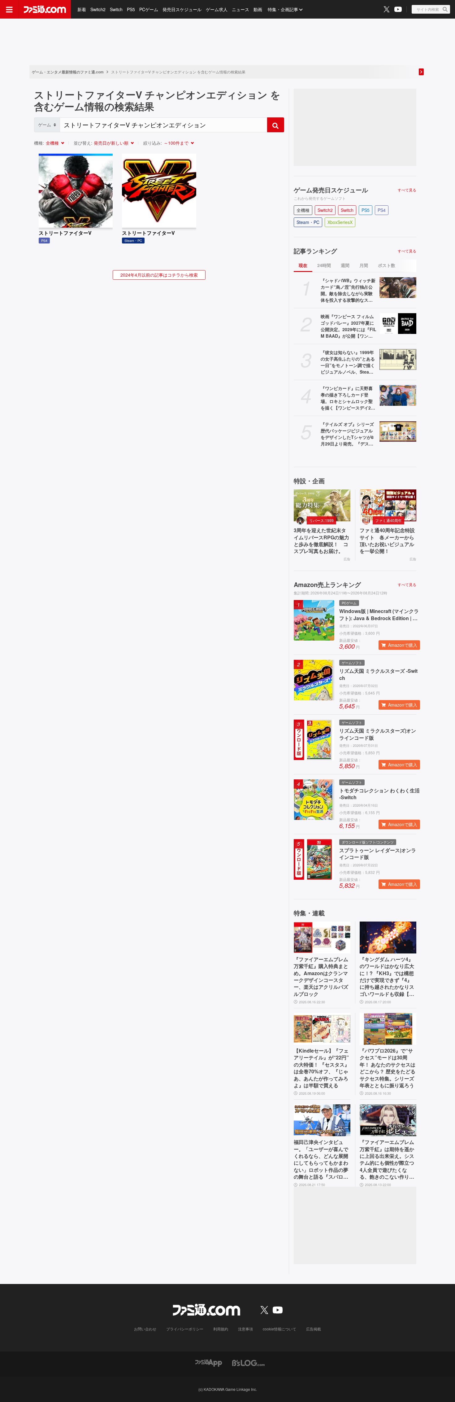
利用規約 (220, 1328)
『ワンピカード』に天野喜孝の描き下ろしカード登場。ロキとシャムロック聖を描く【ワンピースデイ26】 (347, 398)
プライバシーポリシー (184, 1328)
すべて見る (407, 190)
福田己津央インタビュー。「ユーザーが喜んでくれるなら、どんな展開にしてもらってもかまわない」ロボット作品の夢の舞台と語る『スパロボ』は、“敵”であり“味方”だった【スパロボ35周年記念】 (321, 1159)
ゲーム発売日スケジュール (331, 190)
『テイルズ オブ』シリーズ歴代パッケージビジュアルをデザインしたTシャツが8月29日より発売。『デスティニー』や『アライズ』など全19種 (347, 434)
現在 (303, 265)
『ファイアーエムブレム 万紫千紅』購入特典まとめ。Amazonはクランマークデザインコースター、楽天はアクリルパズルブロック (321, 976)
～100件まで (176, 143)
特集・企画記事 (283, 9)
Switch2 (98, 9)
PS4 (382, 210)
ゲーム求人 (217, 9)
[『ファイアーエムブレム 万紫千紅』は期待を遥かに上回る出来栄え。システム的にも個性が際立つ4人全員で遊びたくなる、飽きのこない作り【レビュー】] (388, 1120)
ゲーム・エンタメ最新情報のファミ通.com (68, 72)
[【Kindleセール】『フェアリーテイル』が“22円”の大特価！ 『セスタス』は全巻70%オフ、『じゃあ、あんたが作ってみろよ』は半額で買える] (322, 1029)
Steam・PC (308, 222)
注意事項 (245, 1328)
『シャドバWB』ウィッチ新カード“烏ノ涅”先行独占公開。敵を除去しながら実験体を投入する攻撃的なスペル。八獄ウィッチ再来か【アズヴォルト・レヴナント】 (348, 290)
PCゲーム (148, 9)
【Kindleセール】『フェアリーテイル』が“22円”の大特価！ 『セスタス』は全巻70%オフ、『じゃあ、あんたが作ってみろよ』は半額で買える (321, 1068)
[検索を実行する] (275, 124)
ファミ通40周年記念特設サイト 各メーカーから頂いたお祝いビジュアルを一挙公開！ (387, 540)
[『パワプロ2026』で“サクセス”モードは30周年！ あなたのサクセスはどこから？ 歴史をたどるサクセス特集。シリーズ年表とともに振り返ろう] (388, 1029)
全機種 (52, 143)
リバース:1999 (321, 520)
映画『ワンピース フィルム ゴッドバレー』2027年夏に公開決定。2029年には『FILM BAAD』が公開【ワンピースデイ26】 (348, 326)
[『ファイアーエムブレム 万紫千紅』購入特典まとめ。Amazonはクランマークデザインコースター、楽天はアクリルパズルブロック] (322, 937)
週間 (345, 265)
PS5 (131, 9)
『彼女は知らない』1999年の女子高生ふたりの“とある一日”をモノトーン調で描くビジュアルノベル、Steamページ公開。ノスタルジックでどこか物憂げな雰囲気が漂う (348, 362)
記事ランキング (315, 251)
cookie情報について (279, 1328)
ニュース (240, 9)
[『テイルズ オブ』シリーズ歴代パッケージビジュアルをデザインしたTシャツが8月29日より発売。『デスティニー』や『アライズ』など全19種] (397, 431)
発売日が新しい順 (111, 143)
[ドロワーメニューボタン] (9, 9)
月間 (363, 265)
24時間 (324, 265)
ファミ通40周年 (388, 520)
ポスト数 (386, 265)
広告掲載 (313, 1328)
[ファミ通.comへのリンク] (45, 9)
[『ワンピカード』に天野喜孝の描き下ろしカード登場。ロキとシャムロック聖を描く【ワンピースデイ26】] (397, 395)
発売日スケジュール (182, 9)
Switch (116, 9)
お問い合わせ (145, 1328)
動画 (258, 9)
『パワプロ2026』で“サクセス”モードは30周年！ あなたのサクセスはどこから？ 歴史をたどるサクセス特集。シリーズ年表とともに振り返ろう (387, 1068)
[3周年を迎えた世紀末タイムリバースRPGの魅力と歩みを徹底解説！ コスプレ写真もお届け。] (322, 505)
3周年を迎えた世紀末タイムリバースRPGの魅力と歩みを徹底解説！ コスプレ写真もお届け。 (321, 540)
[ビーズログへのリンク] (248, 1362)
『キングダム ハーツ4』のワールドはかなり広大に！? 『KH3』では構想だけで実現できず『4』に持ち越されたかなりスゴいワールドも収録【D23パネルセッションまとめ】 (388, 976)
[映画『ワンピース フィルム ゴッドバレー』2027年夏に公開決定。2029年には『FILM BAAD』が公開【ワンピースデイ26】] (397, 323)
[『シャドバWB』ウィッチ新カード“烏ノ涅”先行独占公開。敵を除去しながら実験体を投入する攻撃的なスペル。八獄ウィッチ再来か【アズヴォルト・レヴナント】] (397, 287)
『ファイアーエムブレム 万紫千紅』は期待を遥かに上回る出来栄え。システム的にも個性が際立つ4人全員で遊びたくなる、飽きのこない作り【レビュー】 (387, 1159)
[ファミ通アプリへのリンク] (208, 1362)
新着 (81, 9)
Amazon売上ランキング (327, 584)
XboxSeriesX (340, 222)
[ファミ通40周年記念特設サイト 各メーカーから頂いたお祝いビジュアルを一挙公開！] (388, 505)
